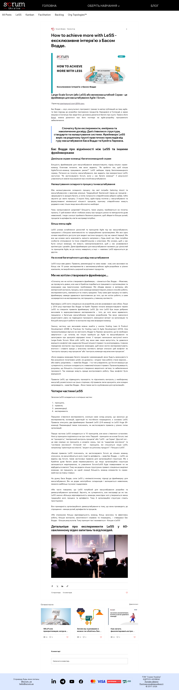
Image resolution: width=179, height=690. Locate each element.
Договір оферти (151, 681)
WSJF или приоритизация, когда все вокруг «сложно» (55, 630)
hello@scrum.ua (26, 684)
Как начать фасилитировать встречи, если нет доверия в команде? (123, 630)
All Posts (6, 14)
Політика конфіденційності (151, 684)
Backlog (59, 14)
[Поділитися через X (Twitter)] (57, 586)
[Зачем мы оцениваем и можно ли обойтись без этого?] (90, 616)
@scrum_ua (26, 681)
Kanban (30, 14)
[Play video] (89, 556)
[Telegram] (62, 681)
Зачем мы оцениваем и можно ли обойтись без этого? (88, 630)
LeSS (18, 14)
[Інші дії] (126, 29)
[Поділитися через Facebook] (52, 586)
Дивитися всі (133, 604)
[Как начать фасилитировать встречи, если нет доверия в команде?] (123, 616)
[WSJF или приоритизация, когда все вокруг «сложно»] (56, 616)
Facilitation (44, 14)
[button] (103, 5)
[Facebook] (81, 681)
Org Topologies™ (77, 14)
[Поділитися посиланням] (67, 586)
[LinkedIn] (53, 681)
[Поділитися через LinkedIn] (62, 586)
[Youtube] (72, 681)
